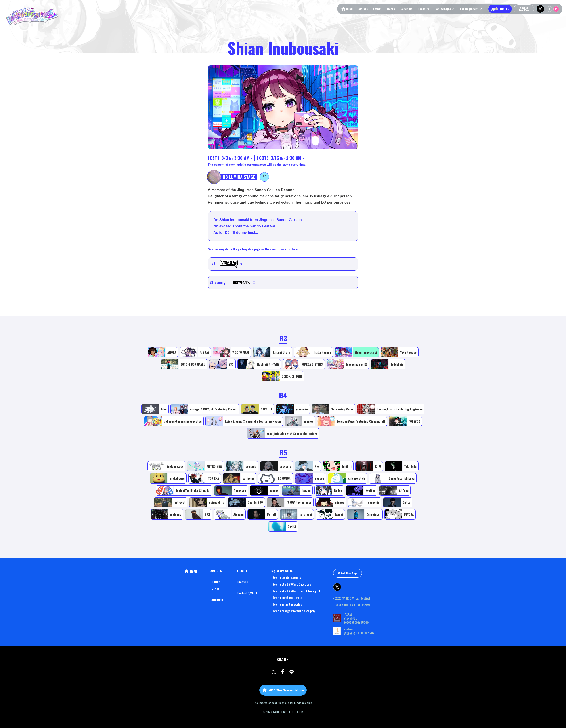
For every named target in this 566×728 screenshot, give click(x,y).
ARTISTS (216, 571)
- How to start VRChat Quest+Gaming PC (295, 591)
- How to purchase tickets (286, 598)
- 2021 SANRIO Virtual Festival (351, 605)
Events (377, 9)
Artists (363, 9)
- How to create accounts (285, 577)
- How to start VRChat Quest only (290, 584)
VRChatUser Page (524, 9)
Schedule (406, 9)
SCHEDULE (217, 600)
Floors (391, 9)
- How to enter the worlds (286, 604)
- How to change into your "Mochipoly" (293, 611)
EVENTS (215, 589)
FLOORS (215, 582)
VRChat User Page (347, 573)
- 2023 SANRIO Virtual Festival (351, 598)
